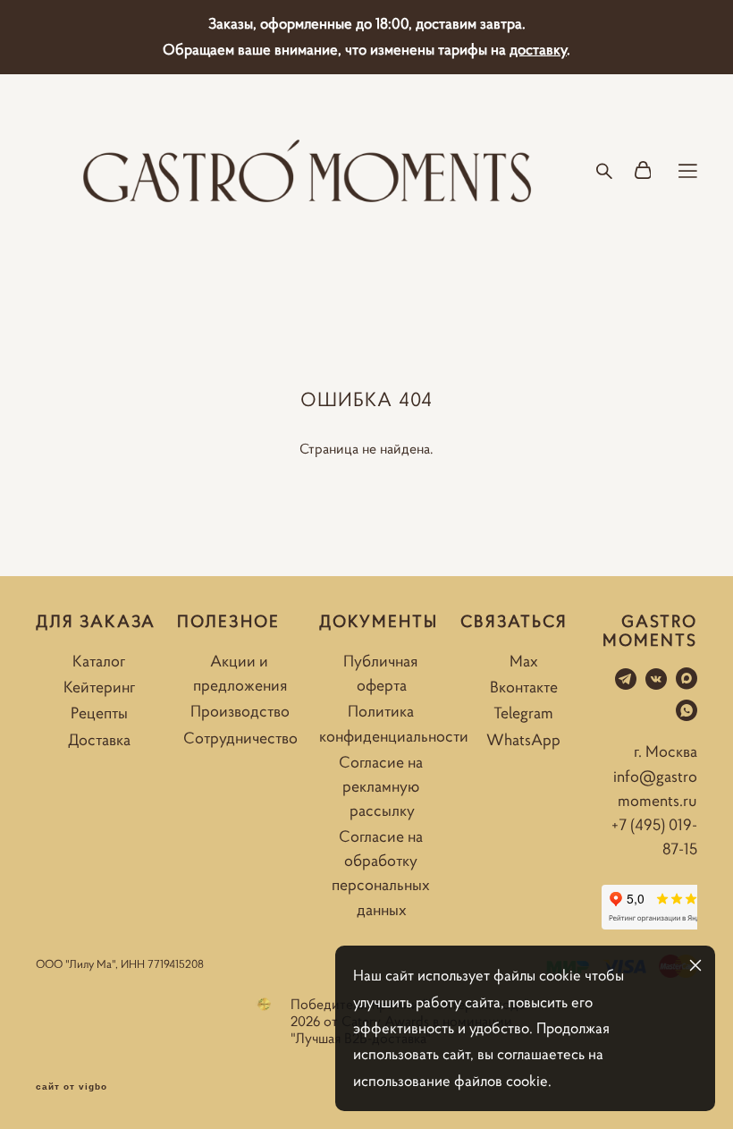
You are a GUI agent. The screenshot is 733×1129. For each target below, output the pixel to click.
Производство (240, 710)
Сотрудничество (240, 737)
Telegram (523, 712)
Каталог (98, 660)
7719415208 (175, 964)
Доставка (99, 739)
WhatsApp (523, 739)
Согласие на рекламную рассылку (381, 785)
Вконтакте (524, 686)
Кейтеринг (99, 686)
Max (524, 660)
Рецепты (99, 712)
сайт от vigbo (71, 1086)
